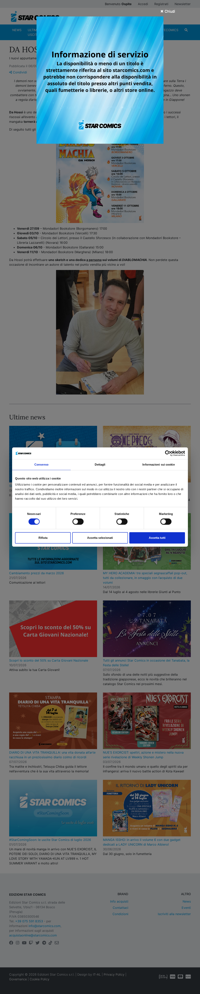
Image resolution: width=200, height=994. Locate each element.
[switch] (78, 521)
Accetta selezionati (100, 537)
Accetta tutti (157, 537)
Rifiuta (42, 537)
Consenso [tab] (41, 464)
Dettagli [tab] (100, 464)
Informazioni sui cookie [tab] (158, 464)
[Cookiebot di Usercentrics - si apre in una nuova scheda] (168, 453)
